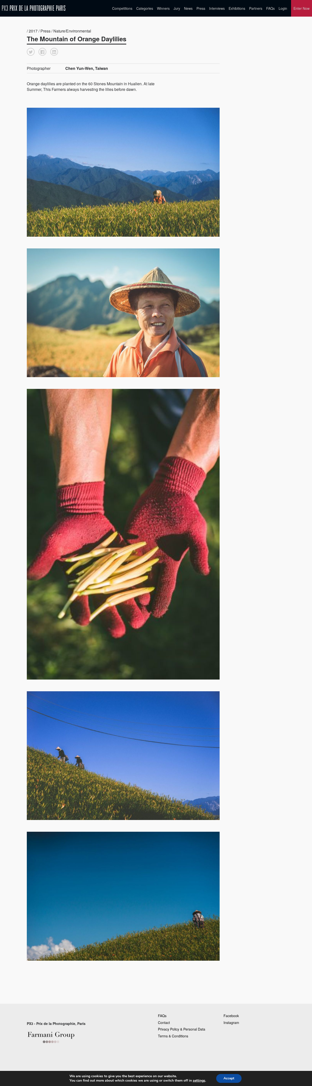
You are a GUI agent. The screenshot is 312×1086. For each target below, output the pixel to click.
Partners (255, 8)
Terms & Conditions (173, 1035)
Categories (144, 8)
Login (283, 8)
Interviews (217, 8)
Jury (177, 8)
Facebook (231, 1015)
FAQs (270, 8)
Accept (229, 1078)
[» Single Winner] (33, 8)
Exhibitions (237, 8)
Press (200, 8)
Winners (163, 8)
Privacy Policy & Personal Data (181, 1029)
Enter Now (301, 8)
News (188, 8)
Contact (164, 1022)
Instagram (231, 1022)
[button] (31, 52)
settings (199, 1080)
